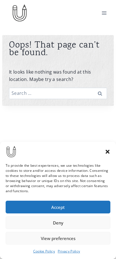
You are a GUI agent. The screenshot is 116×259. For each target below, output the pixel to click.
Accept (58, 207)
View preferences (58, 238)
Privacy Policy (69, 251)
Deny (58, 223)
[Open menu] (104, 12)
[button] (107, 152)
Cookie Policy (44, 251)
